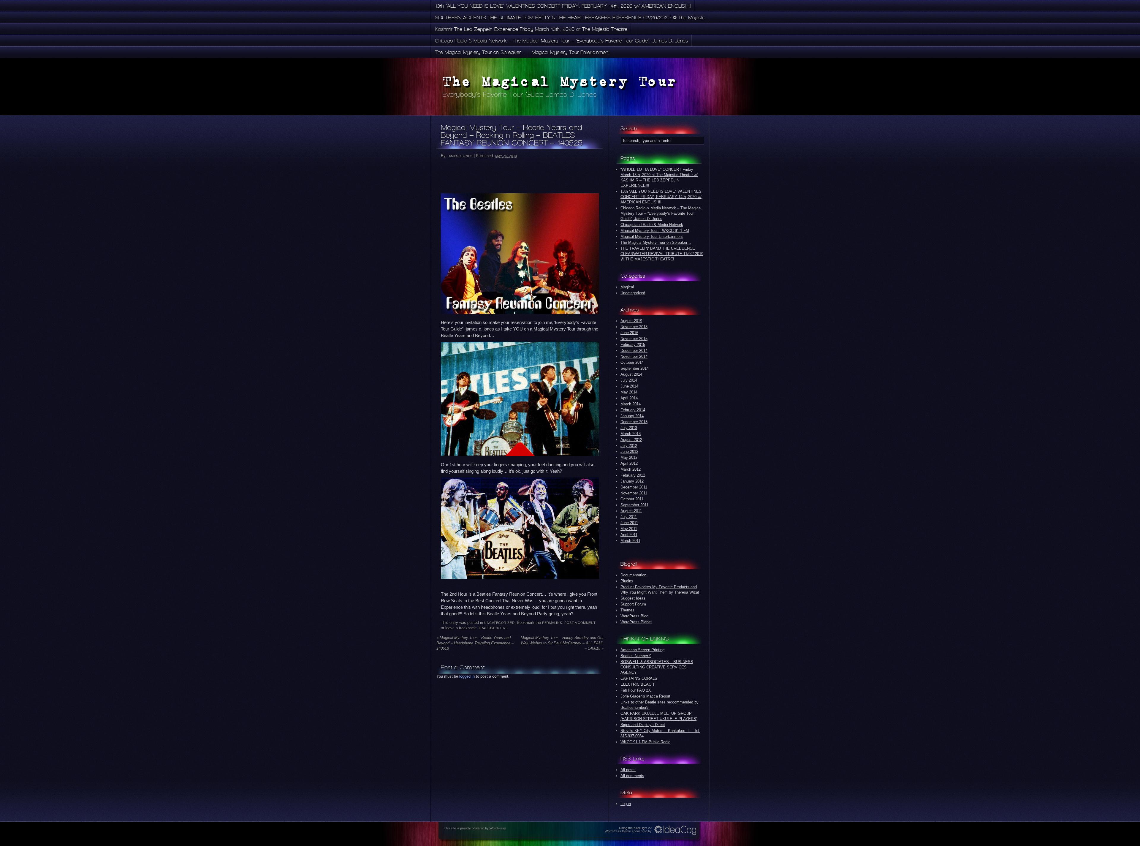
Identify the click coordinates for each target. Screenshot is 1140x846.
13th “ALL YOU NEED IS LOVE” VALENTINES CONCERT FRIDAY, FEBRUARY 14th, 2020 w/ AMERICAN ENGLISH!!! (563, 6)
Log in (625, 803)
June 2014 (629, 386)
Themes (627, 610)
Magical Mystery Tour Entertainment (570, 52)
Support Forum (633, 604)
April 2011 (628, 534)
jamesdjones (460, 156)
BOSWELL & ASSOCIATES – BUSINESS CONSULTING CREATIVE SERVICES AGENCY (656, 667)
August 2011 (631, 511)
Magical (627, 287)
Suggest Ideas (632, 598)
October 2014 (632, 362)
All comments (632, 776)
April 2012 (629, 463)
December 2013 (633, 422)
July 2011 (628, 517)
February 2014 (632, 410)
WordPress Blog (634, 616)
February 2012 (632, 475)
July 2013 (628, 428)
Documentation (633, 575)
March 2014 (630, 404)
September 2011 (634, 505)
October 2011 (631, 499)
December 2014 (633, 350)
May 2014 (628, 392)
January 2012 (632, 481)
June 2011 (629, 523)
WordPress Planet (636, 622)
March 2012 (630, 469)
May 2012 (628, 457)
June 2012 (629, 451)
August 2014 (631, 374)
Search (628, 128)
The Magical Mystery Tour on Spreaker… (479, 52)
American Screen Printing (642, 650)
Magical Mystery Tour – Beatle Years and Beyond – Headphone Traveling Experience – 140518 (475, 643)
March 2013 (630, 433)
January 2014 (632, 416)
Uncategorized (499, 622)
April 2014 (629, 398)
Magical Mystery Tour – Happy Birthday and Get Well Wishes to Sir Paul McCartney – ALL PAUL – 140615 (562, 643)
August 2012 (631, 439)
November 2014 (633, 356)
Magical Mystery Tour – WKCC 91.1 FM (654, 230)
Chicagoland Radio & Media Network (651, 224)
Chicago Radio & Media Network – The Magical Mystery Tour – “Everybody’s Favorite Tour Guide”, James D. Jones (561, 40)
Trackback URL (492, 628)
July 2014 (628, 380)
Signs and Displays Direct (642, 724)
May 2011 (628, 528)
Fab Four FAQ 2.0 (635, 690)
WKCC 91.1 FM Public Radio (645, 742)
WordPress (498, 828)
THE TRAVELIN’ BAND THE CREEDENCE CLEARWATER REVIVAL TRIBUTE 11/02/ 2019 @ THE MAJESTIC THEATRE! (661, 253)
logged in (467, 676)
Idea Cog (675, 830)
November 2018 (633, 327)
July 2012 (628, 445)
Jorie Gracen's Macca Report (645, 696)
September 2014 (634, 368)
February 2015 (632, 344)
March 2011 (630, 540)
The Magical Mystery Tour (559, 81)
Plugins (626, 581)
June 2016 (629, 333)
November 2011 (633, 493)
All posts (628, 770)
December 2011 (633, 487)
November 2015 (633, 338)
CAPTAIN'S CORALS (638, 678)
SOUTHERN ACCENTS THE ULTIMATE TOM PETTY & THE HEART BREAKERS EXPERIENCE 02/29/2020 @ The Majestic (570, 17)
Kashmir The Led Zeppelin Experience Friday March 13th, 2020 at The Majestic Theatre (531, 29)
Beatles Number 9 (635, 656)
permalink (552, 622)
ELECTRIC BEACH (637, 684)
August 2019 (631, 321)
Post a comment (580, 622)
